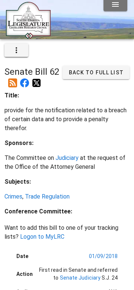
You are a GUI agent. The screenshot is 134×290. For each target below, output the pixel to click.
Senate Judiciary (79, 278)
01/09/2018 (103, 256)
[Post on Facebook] (24, 80)
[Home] (28, 36)
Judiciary (67, 157)
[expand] (16, 50)
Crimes (13, 196)
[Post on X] (36, 80)
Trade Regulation (47, 196)
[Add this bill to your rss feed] (12, 80)
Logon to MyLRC (42, 236)
